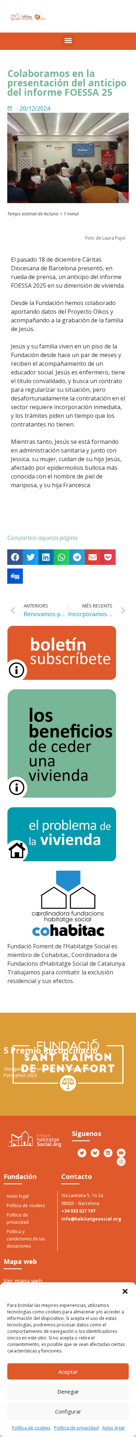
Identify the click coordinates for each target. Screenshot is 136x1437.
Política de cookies (31, 1428)
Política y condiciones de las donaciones (26, 1238)
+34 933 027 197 (78, 1211)
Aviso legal (113, 1428)
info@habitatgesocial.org (91, 1219)
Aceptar (68, 1371)
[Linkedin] (108, 1153)
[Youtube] (121, 1153)
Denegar (68, 1391)
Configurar (68, 1411)
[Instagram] (121, 1161)
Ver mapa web (23, 1281)
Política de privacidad (76, 1428)
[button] (125, 1291)
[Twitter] (82, 1153)
